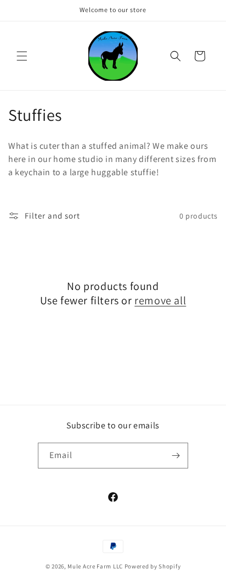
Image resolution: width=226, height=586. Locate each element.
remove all (160, 300)
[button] (22, 56)
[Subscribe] (175, 455)
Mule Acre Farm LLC (95, 566)
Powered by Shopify (153, 566)
